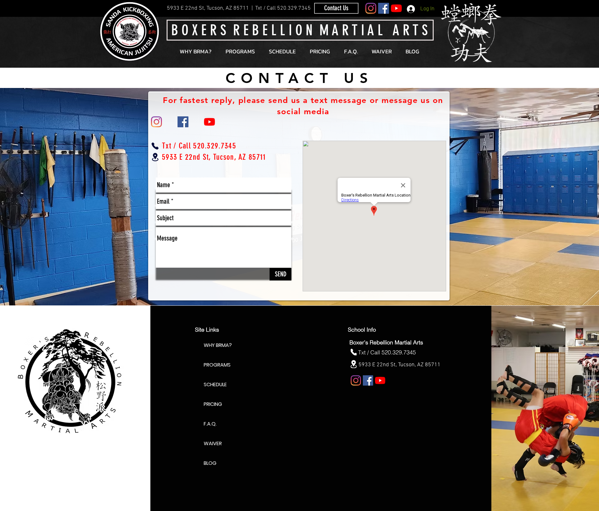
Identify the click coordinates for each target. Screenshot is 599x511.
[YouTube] (396, 8)
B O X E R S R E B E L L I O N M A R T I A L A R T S (299, 30)
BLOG (210, 463)
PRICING (213, 404)
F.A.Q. (210, 423)
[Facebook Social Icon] (383, 8)
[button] (240, 51)
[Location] (155, 157)
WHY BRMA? (218, 345)
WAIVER (213, 443)
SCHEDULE (215, 384)
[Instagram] (370, 8)
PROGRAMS (217, 364)
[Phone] (155, 146)
